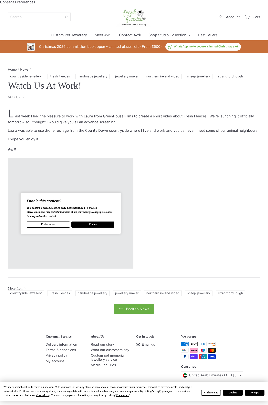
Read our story (102, 344)
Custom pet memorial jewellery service (108, 357)
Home (12, 69)
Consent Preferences (17, 2)
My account (55, 361)
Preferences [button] (122, 395)
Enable (93, 224)
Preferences (211, 392)
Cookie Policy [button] (43, 395)
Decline (233, 392)
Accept (255, 392)
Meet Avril (103, 35)
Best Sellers (207, 35)
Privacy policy (56, 355)
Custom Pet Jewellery (69, 35)
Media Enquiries (103, 365)
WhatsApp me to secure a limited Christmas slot (206, 46)
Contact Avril (130, 35)
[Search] (66, 17)
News (24, 69)
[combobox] (39, 17)
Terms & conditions (61, 350)
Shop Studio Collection (168, 35)
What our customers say (110, 350)
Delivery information (61, 344)
